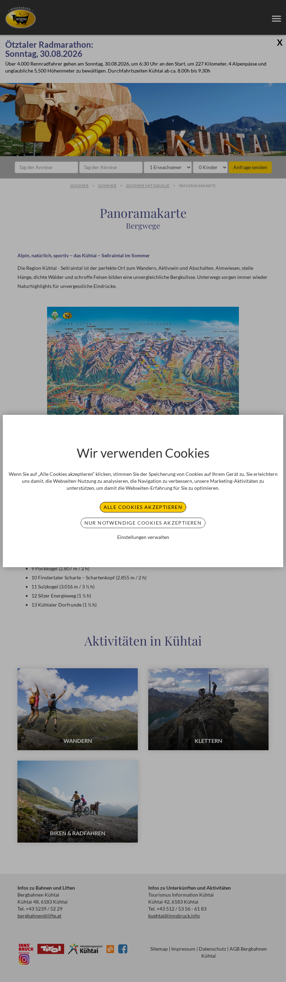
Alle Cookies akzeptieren (143, 507)
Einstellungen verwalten (143, 537)
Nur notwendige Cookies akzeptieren (143, 523)
